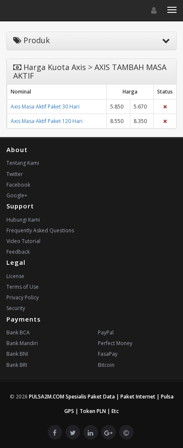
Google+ (16, 195)
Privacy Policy (22, 297)
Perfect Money (115, 343)
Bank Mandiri (22, 343)
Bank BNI (17, 353)
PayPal (106, 332)
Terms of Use (22, 286)
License (15, 276)
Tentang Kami (22, 163)
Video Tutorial (23, 241)
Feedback (18, 251)
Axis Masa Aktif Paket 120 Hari (47, 121)
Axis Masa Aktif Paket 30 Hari (45, 106)
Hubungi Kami (23, 219)
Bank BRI (16, 365)
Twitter (14, 174)
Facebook (18, 184)
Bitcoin (106, 365)
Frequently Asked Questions (40, 230)
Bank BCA (18, 332)
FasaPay (107, 353)
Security (15, 308)
